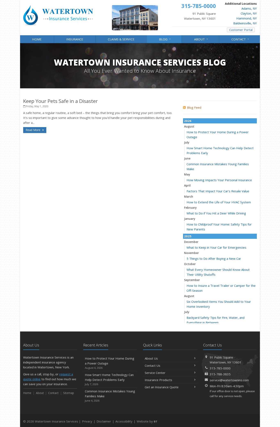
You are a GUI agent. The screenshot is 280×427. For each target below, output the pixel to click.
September (192, 280)
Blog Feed (194, 107)
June (187, 158)
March (188, 196)
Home (37, 39)
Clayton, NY (249, 13)
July (186, 142)
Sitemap (68, 393)
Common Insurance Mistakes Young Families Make (110, 395)
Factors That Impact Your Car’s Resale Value (218, 191)
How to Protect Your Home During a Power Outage (109, 363)
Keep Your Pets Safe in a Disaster (60, 101)
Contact (240, 38)
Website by (147, 421)
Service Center (155, 373)
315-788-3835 (220, 374)
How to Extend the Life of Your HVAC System (219, 202)
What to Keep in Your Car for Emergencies (216, 247)
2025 (187, 236)
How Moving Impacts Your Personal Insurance (219, 180)
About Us (151, 358)
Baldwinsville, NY (245, 23)
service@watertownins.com (229, 380)
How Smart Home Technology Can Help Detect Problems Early (109, 379)
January (189, 219)
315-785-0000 (220, 368)
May (187, 174)
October (190, 264)
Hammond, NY (246, 18)
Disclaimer (104, 421)
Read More (33, 130)
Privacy (87, 421)
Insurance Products (158, 380)
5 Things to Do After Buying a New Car (214, 258)
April (187, 185)
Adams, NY (249, 8)
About (201, 38)
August (189, 126)
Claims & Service (121, 39)
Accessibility (123, 421)
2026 (187, 121)
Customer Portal (241, 30)
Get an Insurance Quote (162, 387)
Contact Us (152, 365)
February (190, 208)
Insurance (74, 39)
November (191, 253)
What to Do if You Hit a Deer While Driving (216, 213)
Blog (165, 38)
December (191, 242)
